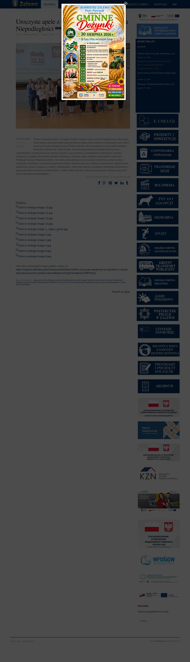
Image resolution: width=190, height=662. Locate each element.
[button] (126, 4)
